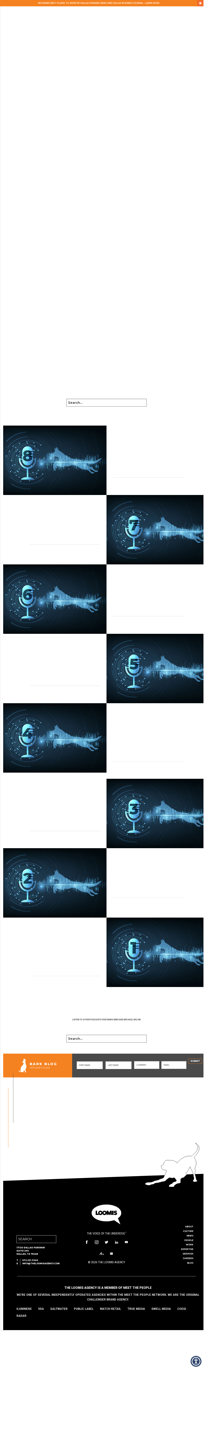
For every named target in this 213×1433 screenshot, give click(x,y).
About (189, 1226)
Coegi (181, 1309)
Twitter (106, 1242)
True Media (136, 1309)
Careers (188, 1258)
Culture (188, 1231)
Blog (190, 1263)
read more (120, 484)
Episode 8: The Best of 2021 (149, 442)
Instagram (96, 1242)
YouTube (126, 1242)
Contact (111, 1253)
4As (101, 1253)
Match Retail (110, 1309)
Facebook (86, 1242)
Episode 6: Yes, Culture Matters (154, 581)
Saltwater (59, 1309)
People (188, 1240)
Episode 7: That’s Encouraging (47, 514)
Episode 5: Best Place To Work (47, 650)
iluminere (24, 1309)
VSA (41, 1309)
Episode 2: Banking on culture (153, 867)
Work (189, 1244)
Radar (21, 1316)
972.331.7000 (30, 1260)
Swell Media (161, 1309)
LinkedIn (116, 1242)
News (190, 1235)
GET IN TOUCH (80, 1133)
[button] (196, 1361)
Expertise (187, 1249)
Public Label (84, 1309)
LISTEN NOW (106, 1026)
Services (188, 1254)
